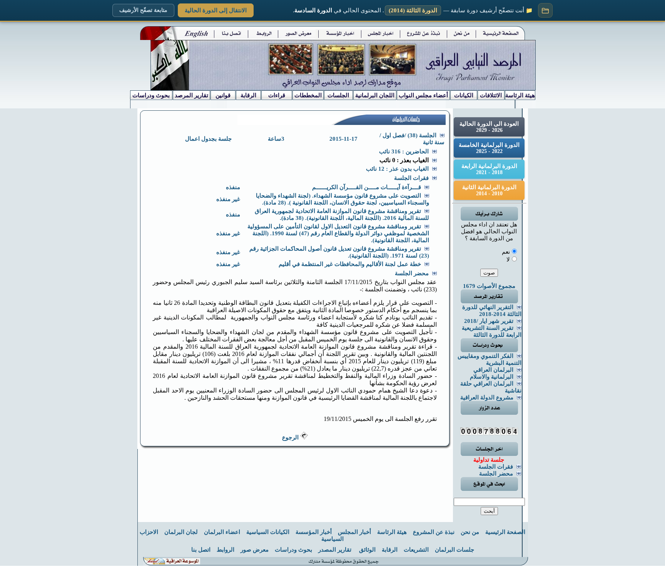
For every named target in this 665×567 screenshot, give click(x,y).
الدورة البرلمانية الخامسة (489, 148)
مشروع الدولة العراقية (486, 397)
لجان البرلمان (181, 532)
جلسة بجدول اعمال (208, 139)
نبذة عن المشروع (433, 532)
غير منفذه (228, 199)
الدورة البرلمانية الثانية (489, 190)
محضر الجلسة (496, 474)
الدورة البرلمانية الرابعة (489, 169)
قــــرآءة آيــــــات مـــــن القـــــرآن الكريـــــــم (366, 187)
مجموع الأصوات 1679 (489, 286)
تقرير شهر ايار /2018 (488, 321)
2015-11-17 (343, 139)
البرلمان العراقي (493, 370)
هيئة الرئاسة (392, 532)
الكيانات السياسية (267, 532)
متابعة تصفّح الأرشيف (143, 10)
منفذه (233, 187)
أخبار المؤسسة (314, 532)
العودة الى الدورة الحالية (489, 127)
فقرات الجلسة (495, 467)
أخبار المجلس (354, 532)
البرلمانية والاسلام (491, 377)
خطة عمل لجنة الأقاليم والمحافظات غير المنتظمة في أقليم (350, 264)
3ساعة (276, 139)
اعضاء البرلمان (222, 532)
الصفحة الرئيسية (505, 532)
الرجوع (291, 437)
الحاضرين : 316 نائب (404, 151)
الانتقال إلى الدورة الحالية (216, 10)
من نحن (470, 532)
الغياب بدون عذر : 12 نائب (397, 169)
